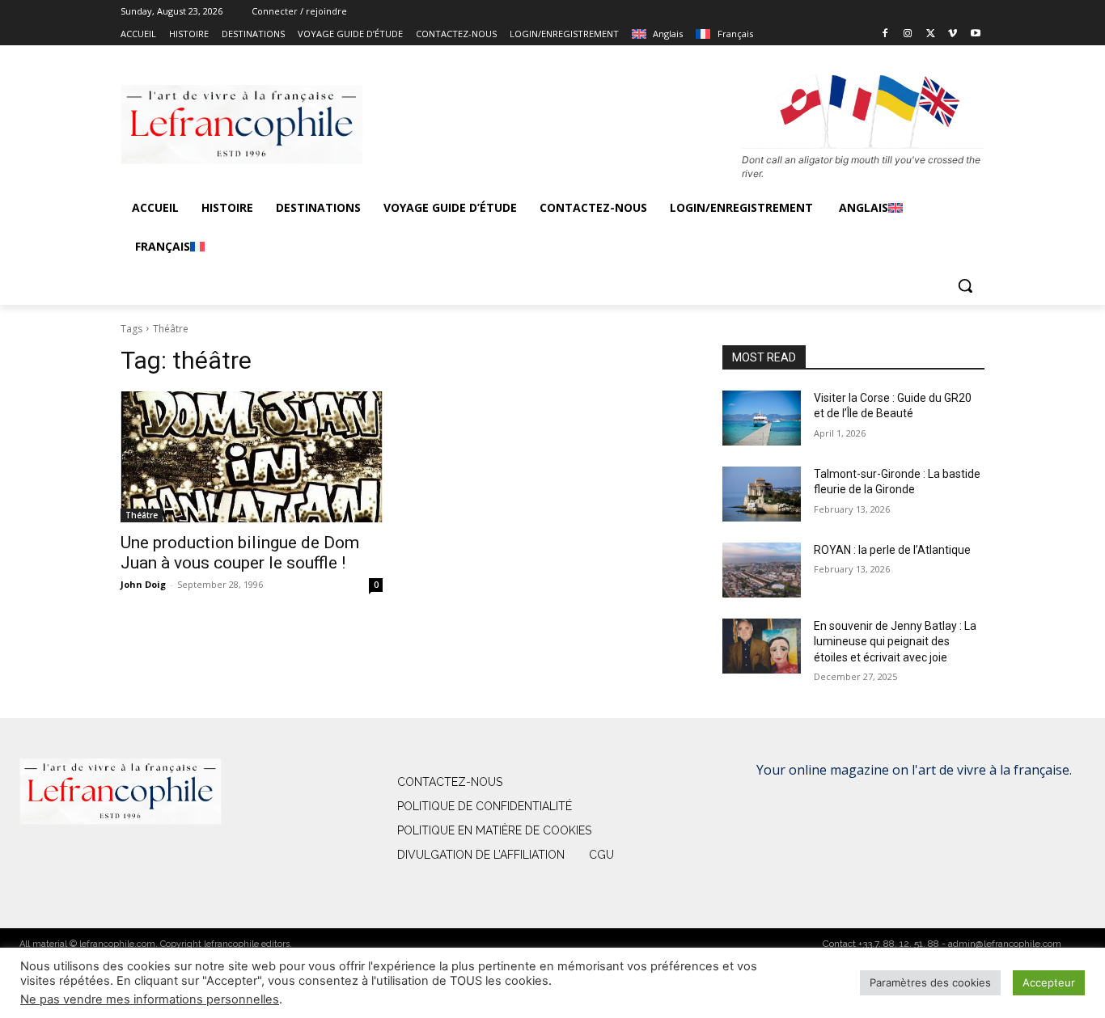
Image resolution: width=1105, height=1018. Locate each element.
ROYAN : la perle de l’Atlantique (892, 549)
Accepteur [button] (1048, 982)
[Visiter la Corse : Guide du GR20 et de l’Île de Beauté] (761, 418)
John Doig (143, 584)
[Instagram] (908, 34)
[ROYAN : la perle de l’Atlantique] (761, 570)
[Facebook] (885, 34)
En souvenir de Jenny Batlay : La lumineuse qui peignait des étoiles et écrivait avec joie (895, 641)
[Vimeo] (952, 34)
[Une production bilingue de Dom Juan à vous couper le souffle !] (252, 456)
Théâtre (141, 515)
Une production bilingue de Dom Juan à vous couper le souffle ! (240, 552)
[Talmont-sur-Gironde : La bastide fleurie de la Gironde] (761, 494)
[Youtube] (975, 34)
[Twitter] (930, 34)
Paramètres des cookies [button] (930, 982)
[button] (965, 285)
